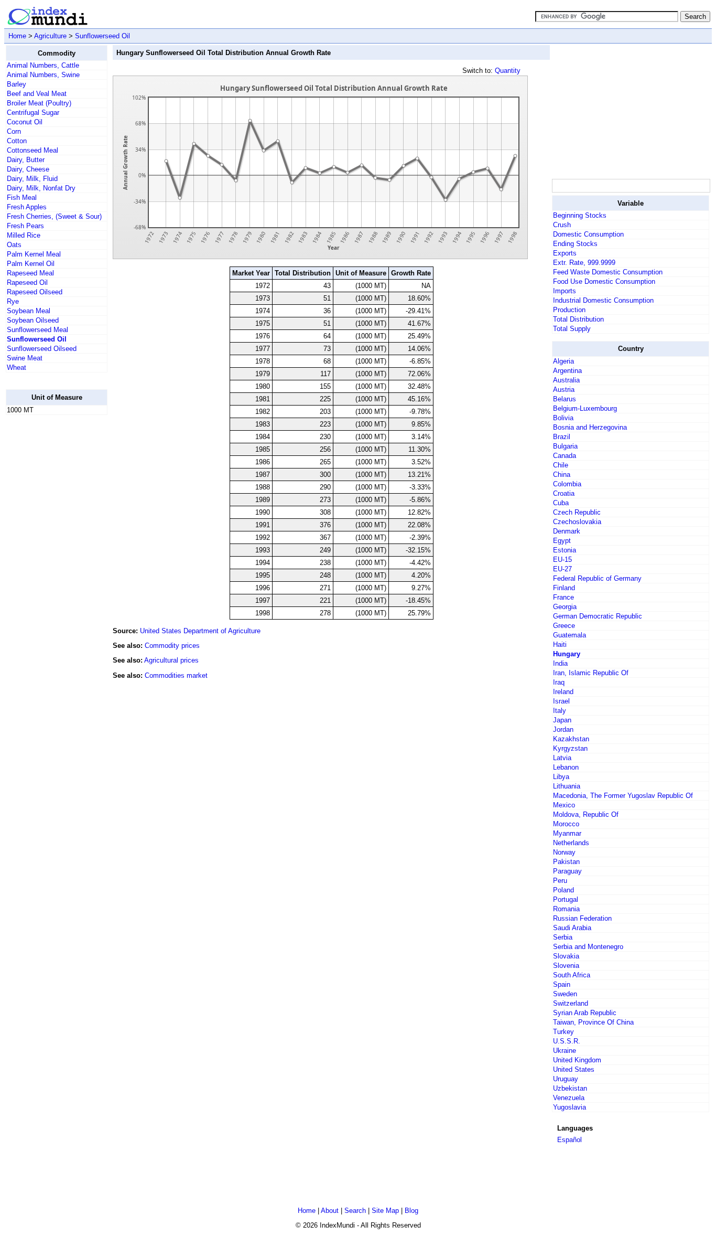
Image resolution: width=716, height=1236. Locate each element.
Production (569, 310)
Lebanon (566, 767)
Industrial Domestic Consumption (603, 300)
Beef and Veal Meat (37, 94)
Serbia (562, 937)
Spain (561, 984)
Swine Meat (24, 358)
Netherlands (571, 843)
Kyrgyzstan (570, 748)
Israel (561, 701)
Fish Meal (22, 197)
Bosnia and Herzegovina (590, 427)
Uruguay (565, 1079)
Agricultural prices (171, 660)
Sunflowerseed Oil (102, 36)
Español (569, 1140)
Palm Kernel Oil (31, 264)
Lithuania (566, 786)
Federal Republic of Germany (597, 578)
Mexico (564, 805)
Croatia (563, 493)
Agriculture (50, 36)
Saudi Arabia (572, 928)
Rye (13, 301)
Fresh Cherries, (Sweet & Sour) (54, 216)
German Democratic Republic (597, 616)
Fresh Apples (27, 207)
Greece (564, 626)
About (330, 1210)
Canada (564, 456)
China (561, 474)
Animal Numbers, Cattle (43, 65)
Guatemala (569, 635)
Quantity (507, 70)
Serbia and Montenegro (588, 947)
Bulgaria (565, 446)
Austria (563, 389)
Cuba (561, 503)
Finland (564, 588)
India (560, 663)
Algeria (563, 361)
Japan (562, 720)
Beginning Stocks (579, 215)
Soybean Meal (28, 311)
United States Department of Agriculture (200, 631)
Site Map (385, 1210)
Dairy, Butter (26, 160)
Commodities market (176, 675)
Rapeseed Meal (30, 273)
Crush (562, 225)
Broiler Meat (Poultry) (39, 103)
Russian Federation (582, 918)
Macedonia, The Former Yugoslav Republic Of (623, 796)
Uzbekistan (570, 1088)
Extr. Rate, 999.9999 (584, 263)
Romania (566, 909)
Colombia (567, 484)
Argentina (567, 371)
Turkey (563, 1032)
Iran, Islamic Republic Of (590, 673)
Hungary (566, 654)
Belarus (564, 399)
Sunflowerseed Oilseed (42, 349)
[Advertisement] (48, 580)
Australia (566, 380)
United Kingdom (577, 1060)
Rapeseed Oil (27, 282)
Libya (561, 777)
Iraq (559, 682)
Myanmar (567, 833)
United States (573, 1069)
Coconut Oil (24, 122)
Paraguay (567, 871)
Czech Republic (577, 512)
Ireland (563, 692)
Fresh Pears (25, 226)
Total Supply (572, 329)
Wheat (16, 367)
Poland (563, 890)
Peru (560, 881)
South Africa (571, 975)
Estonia (564, 550)
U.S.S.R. (566, 1041)
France (563, 597)
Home (17, 36)
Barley (16, 84)
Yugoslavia (569, 1107)
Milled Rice (23, 235)
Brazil (561, 437)
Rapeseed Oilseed (34, 292)
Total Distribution (578, 319)
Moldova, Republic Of (586, 814)
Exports (565, 253)
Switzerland (570, 1003)
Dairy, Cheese (28, 169)
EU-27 (562, 569)
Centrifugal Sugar (33, 112)
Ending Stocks (575, 244)
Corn (14, 131)
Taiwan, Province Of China (593, 1022)
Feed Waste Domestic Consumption (608, 272)
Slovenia (566, 965)
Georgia (565, 607)
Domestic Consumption (588, 234)
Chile (560, 465)
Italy (559, 711)
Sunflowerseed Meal (37, 330)
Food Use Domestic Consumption (604, 281)
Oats (14, 245)
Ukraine (564, 1050)
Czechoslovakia (577, 522)
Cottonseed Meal (32, 150)
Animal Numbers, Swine (43, 75)
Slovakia (566, 956)
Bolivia (563, 418)
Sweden (565, 994)
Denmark (566, 531)
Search (355, 1210)
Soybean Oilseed (33, 320)
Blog (411, 1210)
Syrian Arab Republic (584, 1013)
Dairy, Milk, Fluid (32, 179)
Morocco (566, 824)
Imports (564, 291)
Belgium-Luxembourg (585, 408)
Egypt (562, 541)
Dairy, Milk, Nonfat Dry (41, 188)
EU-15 (562, 559)
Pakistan (566, 862)
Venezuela (568, 1098)
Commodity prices (172, 645)
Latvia (562, 758)
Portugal (565, 899)
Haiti (560, 644)
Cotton (17, 141)
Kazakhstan (571, 739)
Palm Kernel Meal (34, 254)
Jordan (563, 729)
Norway (564, 852)
